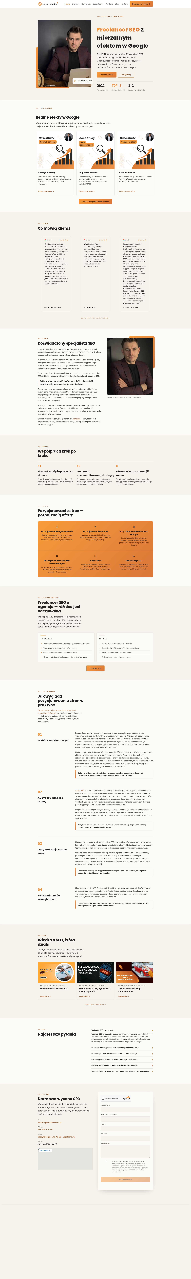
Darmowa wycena (140, 4)
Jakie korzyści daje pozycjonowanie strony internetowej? (114, 1054)
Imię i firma (105, 1105)
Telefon (104, 1134)
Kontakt (124, 4)
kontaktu (76, 419)
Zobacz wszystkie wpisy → (95, 1004)
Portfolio (109, 4)
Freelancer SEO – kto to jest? (102, 1030)
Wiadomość (105, 1143)
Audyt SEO (79, 790)
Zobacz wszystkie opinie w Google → (95, 318)
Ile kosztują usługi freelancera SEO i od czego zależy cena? (114, 1059)
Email (103, 1124)
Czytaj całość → (45, 996)
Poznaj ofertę (126, 75)
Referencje (86, 4)
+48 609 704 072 (45, 1130)
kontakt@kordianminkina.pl (49, 1122)
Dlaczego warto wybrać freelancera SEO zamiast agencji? (114, 1065)
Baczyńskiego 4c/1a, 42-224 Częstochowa (56, 1137)
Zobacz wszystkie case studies (95, 202)
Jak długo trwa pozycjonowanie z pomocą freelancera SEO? (115, 1048)
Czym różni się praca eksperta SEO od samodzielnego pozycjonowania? (120, 1071)
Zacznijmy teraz (95, 668)
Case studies (98, 4)
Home (67, 4)
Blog (117, 4)
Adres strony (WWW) (109, 1115)
